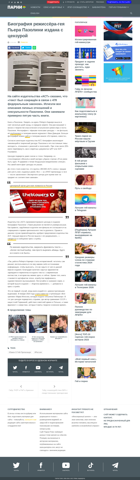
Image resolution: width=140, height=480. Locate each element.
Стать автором (86, 2)
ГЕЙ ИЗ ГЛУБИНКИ (118, 7)
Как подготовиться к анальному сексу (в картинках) (86, 114)
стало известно (41, 294)
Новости (35, 7)
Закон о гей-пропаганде (20, 352)
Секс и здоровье (53, 7)
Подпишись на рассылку (119, 2)
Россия (39, 352)
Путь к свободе (83, 188)
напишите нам (30, 420)
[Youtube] (15, 2)
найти (27, 136)
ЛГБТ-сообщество (77, 7)
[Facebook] (9, 2)
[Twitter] (12, 2)
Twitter (28, 48)
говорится (12, 239)
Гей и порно (81, 381)
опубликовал (15, 133)
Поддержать (53, 2)
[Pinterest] (21, 2)
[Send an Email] (18, 2)
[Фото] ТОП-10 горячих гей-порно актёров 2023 (85, 337)
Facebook (15, 48)
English (35, 13)
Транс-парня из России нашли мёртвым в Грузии (85, 139)
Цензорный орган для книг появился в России (31, 186)
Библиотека (99, 7)
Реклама (100, 2)
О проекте (70, 2)
